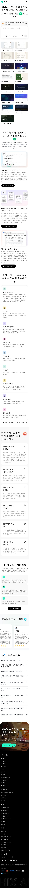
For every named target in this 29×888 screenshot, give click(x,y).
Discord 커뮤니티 (5, 850)
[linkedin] (8, 860)
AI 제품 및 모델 (5, 808)
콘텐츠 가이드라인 (6, 836)
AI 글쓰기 (3, 774)
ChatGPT (3, 821)
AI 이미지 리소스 (5, 813)
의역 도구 (5, 311)
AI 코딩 (3, 772)
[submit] (25, 36)
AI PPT (3, 769)
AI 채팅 (3, 758)
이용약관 (3, 844)
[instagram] (14, 860)
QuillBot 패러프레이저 (9, 327)
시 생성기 (5, 370)
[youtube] (11, 860)
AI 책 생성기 (6, 356)
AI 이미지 (3, 761)
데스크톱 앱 (4, 795)
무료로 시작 (7, 745)
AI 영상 (3, 763)
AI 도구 (3, 800)
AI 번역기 (3, 785)
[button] (14, 660)
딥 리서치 (3, 766)
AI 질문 (3, 782)
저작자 (3, 834)
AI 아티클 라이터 (5, 777)
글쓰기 (3, 824)
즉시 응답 (15, 36)
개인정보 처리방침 (6, 842)
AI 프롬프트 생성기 (8, 383)
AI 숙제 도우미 (5, 780)
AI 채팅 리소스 (5, 816)
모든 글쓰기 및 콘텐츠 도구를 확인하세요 (13, 422)
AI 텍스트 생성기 (8, 292)
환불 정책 (3, 847)
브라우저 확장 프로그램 (7, 792)
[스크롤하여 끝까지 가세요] (9, 36)
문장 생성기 (6, 413)
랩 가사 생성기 (7, 399)
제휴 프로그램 (4, 839)
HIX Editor (3, 798)
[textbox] (14, 30)
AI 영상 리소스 (5, 810)
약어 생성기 (6, 342)
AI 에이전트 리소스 (6, 818)
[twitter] (5, 860)
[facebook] (2, 860)
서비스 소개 (4, 831)
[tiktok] (17, 860)
